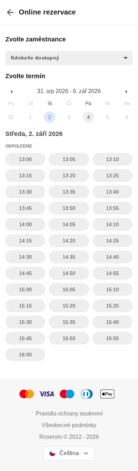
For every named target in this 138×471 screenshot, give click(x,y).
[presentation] (10, 12)
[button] (69, 58)
